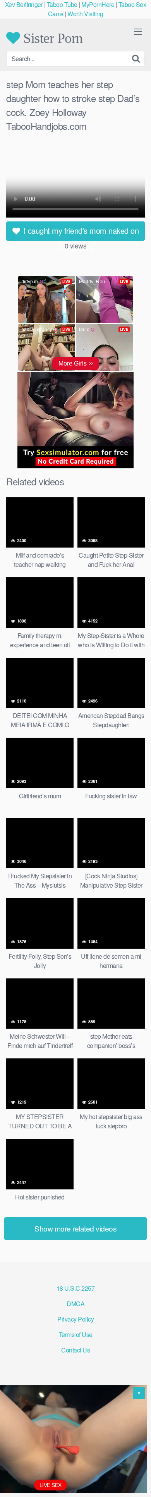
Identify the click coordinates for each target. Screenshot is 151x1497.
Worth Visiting (85, 13)
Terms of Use (76, 1334)
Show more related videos (75, 1228)
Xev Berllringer (24, 4)
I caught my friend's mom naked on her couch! (80, 233)
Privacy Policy (75, 1319)
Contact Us (75, 1350)
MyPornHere (97, 4)
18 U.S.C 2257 (76, 1288)
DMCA (75, 1303)
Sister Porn (51, 38)
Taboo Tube (62, 4)
